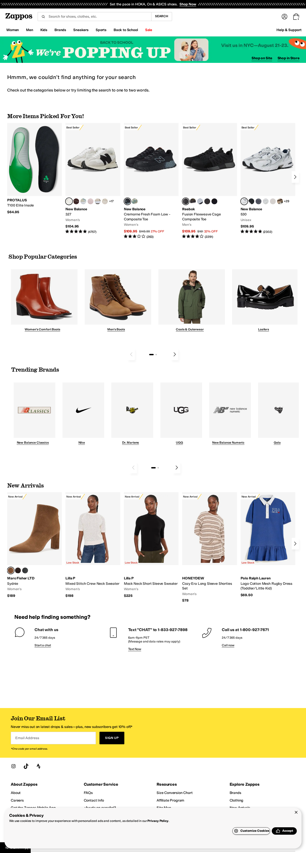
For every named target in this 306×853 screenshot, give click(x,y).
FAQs (88, 793)
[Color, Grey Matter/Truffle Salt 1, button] (272, 201)
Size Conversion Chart (175, 793)
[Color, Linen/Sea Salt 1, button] (97, 201)
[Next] (295, 177)
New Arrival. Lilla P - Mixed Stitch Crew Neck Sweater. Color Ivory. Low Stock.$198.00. (92, 545)
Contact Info (94, 800)
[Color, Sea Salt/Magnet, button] (258, 201)
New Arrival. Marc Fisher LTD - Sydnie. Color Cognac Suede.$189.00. (34, 545)
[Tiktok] (26, 766)
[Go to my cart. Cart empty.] (296, 16)
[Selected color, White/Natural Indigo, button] (244, 201)
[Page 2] (156, 354)
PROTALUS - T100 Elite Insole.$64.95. (34, 169)
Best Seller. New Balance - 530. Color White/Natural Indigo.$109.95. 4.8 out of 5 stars (268, 178)
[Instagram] (13, 766)
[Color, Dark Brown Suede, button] (18, 570)
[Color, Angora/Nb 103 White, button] (83, 201)
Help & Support (289, 30)
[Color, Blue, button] (207, 201)
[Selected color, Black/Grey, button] (127, 201)
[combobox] (94, 16)
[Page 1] (151, 354)
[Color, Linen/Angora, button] (104, 201)
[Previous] (131, 354)
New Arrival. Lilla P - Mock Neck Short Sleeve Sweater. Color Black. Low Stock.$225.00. (151, 545)
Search (161, 16)
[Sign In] (284, 16)
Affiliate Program (170, 800)
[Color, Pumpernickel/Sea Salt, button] (76, 201)
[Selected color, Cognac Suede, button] (10, 570)
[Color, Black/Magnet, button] (251, 201)
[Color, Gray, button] (200, 201)
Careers (17, 800)
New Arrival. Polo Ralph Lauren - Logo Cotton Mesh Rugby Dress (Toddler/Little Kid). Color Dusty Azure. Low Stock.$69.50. (268, 544)
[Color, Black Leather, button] (25, 570)
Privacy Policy (157, 821)
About (16, 793)
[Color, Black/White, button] (214, 201)
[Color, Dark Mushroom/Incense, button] (280, 201)
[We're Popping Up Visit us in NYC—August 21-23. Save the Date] (153, 49)
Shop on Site (262, 58)
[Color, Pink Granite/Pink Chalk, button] (90, 201)
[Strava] (38, 766)
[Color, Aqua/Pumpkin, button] (134, 201)
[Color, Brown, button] (192, 201)
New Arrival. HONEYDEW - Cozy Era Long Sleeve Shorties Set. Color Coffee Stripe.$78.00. (209, 547)
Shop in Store (289, 58)
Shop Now (187, 4)
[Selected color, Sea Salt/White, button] (69, 201)
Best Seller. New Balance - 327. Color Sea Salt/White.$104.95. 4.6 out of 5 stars (92, 178)
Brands (235, 793)
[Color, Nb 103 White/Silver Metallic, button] (265, 201)
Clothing (237, 800)
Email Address (27, 738)
